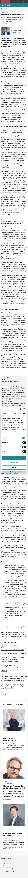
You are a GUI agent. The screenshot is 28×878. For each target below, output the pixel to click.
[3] (5, 282)
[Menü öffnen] (26, 5)
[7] (24, 303)
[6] (19, 297)
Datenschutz (18, 1)
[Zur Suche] (22, 5)
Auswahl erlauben (14, 462)
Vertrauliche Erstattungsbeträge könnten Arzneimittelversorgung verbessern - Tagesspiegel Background (13, 686)
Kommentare (9, 8)
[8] (4, 359)
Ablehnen (14, 467)
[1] (17, 258)
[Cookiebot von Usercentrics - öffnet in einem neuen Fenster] (20, 409)
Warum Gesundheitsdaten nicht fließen (13, 804)
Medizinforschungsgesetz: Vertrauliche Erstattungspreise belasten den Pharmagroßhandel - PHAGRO (12, 659)
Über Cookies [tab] (22, 413)
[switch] (24, 442)
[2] (25, 271)
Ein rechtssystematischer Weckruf (12, 709)
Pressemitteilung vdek (9, 642)
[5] (10, 294)
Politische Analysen (18, 8)
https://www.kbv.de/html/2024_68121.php (14, 653)
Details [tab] (14, 413)
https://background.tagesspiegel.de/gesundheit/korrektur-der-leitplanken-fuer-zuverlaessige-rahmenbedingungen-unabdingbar (14, 678)
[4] (3, 284)
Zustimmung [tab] (5, 413)
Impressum (24, 1)
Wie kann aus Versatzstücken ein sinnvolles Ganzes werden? (11, 758)
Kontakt (12, 1)
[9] (13, 388)
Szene (2, 8)
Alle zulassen (14, 458)
